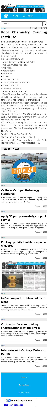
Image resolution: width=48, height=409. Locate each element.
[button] (44, 23)
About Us (24, 377)
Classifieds (28, 15)
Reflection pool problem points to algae (23, 300)
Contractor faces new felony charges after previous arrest (20, 325)
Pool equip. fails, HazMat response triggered (23, 243)
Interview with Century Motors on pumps (23, 351)
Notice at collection (13, 405)
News (15, 15)
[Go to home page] (6, 16)
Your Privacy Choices (21, 400)
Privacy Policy (24, 392)
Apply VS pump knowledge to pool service (23, 217)
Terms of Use (24, 385)
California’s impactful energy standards (20, 191)
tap (42, 15)
